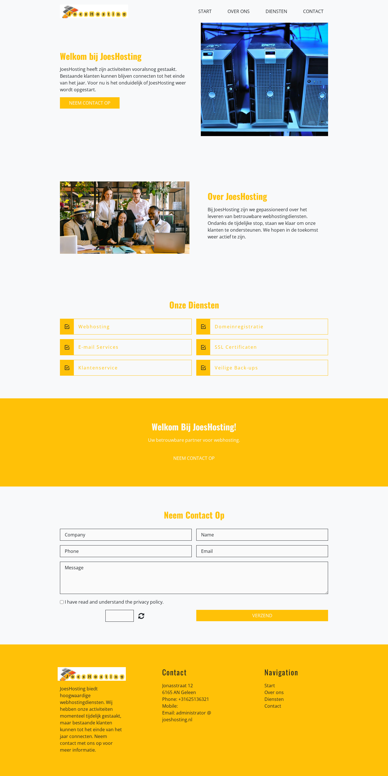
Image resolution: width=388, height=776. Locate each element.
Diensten (276, 11)
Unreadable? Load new (141, 615)
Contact (313, 11)
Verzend (262, 615)
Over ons (239, 11)
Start (205, 11)
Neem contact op (89, 103)
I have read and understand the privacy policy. (114, 602)
